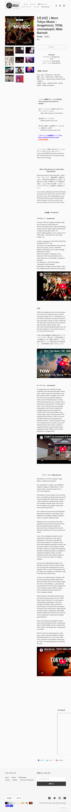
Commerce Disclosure (27, 780)
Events (14, 777)
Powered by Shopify (61, 803)
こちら (47, 151)
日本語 (9, 798)
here (49, 157)
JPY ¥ (19, 798)
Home (7, 777)
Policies (15, 780)
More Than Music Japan (49, 803)
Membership (22, 777)
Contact (7, 780)
